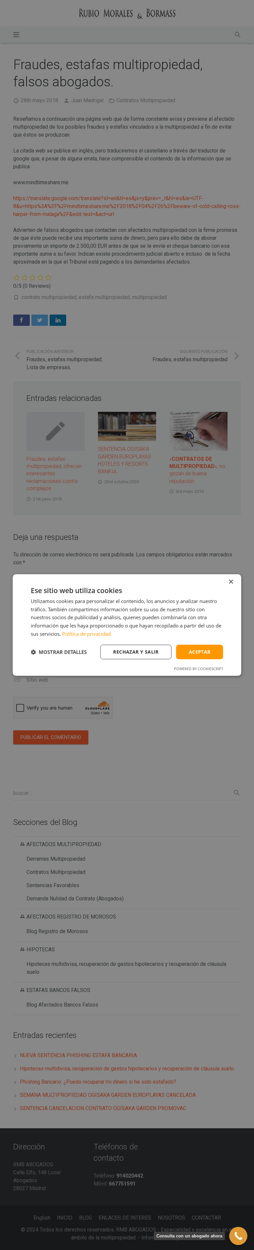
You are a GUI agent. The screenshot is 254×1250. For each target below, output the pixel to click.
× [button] (230, 582)
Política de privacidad (86, 633)
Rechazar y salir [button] (135, 652)
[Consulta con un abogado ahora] (238, 1236)
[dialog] (127, 625)
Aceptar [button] (200, 652)
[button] (59, 652)
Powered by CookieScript (198, 668)
